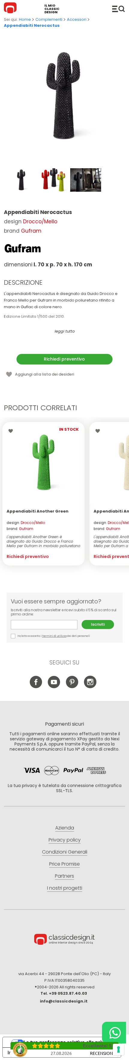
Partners (64, 875)
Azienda (64, 827)
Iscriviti (98, 624)
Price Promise (64, 863)
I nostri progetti (64, 888)
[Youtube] (54, 687)
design (26, 522)
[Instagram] (90, 687)
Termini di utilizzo (54, 636)
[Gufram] (22, 248)
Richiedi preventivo (64, 359)
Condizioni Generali (64, 851)
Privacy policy (65, 839)
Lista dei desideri (12, 431)
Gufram (31, 230)
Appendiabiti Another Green (37, 511)
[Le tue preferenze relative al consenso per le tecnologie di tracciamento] (118, 1049)
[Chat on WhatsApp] (114, 1032)
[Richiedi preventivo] (43, 463)
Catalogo (118, 8)
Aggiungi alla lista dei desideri (44, 374)
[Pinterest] (72, 687)
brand (20, 528)
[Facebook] (36, 687)
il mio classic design (51, 9)
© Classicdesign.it (64, 940)
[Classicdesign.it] (11, 8)
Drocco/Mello (40, 221)
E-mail (46, 624)
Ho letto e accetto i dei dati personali (53, 636)
